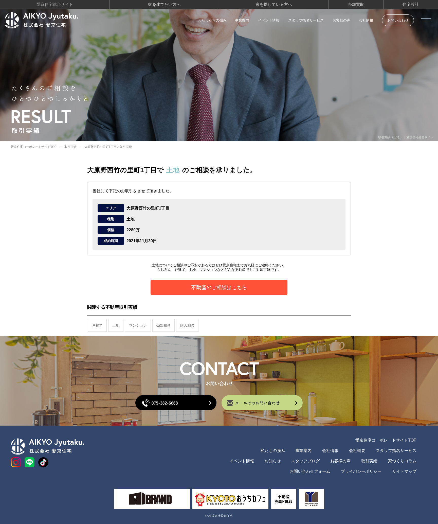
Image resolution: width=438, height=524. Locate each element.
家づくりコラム (402, 461)
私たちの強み (273, 450)
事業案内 (242, 20)
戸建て (97, 325)
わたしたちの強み (212, 20)
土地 (115, 325)
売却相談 (163, 325)
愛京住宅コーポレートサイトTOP (34, 147)
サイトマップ (404, 471)
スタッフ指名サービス (306, 20)
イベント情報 (268, 20)
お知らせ (273, 461)
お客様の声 (341, 20)
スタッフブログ (305, 461)
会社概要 (357, 450)
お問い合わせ (398, 20)
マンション (138, 325)
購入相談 (187, 325)
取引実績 (70, 147)
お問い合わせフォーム (310, 471)
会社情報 (366, 20)
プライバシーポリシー (361, 471)
